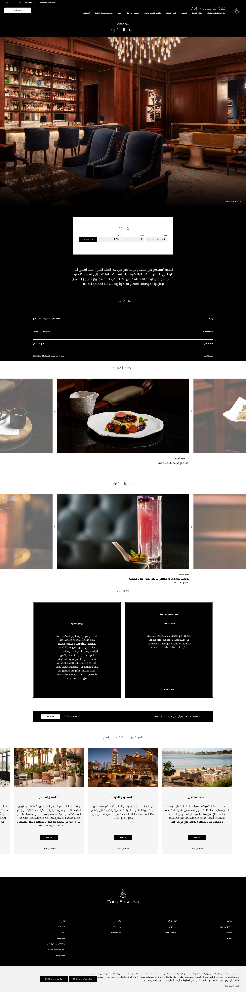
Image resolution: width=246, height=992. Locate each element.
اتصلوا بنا (86, 13)
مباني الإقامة (61, 938)
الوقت (119, 235)
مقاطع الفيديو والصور (152, 13)
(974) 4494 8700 (70, 716)
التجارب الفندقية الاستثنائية (56, 949)
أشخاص (142, 235)
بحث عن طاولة (88, 239)
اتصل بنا (229, 938)
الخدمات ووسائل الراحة (104, 13)
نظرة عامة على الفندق (216, 13)
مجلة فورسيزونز (116, 932)
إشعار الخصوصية (232, 986)
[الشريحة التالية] (55, 411)
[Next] (12, 801)
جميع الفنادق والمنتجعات (47, 2)
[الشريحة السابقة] (191, 411)
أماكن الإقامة (197, 13)
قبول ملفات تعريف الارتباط (53, 979)
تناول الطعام (171, 13)
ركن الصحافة (117, 926)
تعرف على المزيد (196, 848)
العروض (184, 13)
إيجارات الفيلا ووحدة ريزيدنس (56, 943)
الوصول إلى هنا (133, 13)
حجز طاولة (50, 716)
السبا (120, 13)
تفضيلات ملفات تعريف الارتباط (83, 979)
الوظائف (229, 932)
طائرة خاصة (61, 926)
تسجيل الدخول (28, 2)
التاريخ (165, 235)
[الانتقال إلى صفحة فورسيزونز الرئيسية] (237, 10)
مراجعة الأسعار (17, 10)
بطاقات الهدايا (60, 955)
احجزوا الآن (197, 837)
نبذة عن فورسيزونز (226, 926)
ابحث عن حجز (172, 926)
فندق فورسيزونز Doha (208, 8)
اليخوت (63, 932)
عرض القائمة (169, 689)
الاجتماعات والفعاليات (169, 932)
